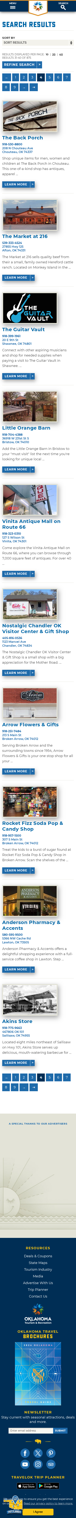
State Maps (38, 1263)
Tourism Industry (38, 1270)
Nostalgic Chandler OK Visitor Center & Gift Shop (35, 628)
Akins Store (17, 1021)
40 (61, 54)
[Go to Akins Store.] (30, 1000)
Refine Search (19, 65)
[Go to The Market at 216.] (30, 215)
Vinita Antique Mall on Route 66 (31, 524)
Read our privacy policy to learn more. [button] (48, 1503)
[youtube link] (25, 1464)
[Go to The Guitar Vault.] (30, 308)
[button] (12, 6)
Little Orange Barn (26, 428)
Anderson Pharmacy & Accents (31, 925)
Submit (60, 1430)
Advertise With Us (38, 1283)
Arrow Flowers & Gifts (30, 725)
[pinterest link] (51, 1453)
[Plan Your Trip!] (13, 1505)
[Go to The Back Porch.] (30, 116)
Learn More (16, 184)
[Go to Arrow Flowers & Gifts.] (30, 703)
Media (38, 1276)
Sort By (8, 37)
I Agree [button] (38, 1512)
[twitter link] (38, 1453)
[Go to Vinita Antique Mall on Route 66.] (30, 500)
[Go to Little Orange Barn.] (30, 407)
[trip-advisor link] (51, 1464)
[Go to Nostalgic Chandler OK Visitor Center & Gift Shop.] (30, 604)
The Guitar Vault (23, 329)
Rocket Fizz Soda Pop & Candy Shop (32, 826)
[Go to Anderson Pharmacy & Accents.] (30, 901)
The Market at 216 (25, 236)
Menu (12, 3)
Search (63, 3)
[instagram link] (38, 1464)
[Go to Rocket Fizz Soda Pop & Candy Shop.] (30, 802)
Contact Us (38, 1296)
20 (54, 54)
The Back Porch (22, 138)
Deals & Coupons (38, 1256)
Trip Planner (38, 1290)
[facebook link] (25, 1453)
